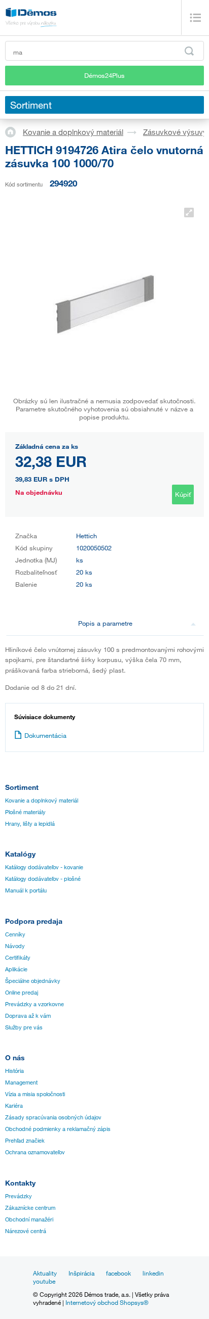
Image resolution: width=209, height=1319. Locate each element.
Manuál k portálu (26, 890)
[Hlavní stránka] (14, 131)
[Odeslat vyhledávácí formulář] (189, 51)
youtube (44, 1281)
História (14, 1070)
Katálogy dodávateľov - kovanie (44, 867)
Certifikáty (17, 957)
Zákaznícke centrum (30, 1207)
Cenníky (15, 934)
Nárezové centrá (25, 1231)
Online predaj (21, 992)
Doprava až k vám (28, 1015)
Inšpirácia (81, 1273)
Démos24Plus (104, 75)
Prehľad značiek (25, 1140)
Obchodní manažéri (29, 1219)
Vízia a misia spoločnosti (35, 1094)
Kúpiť (183, 494)
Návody (15, 946)
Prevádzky (18, 1196)
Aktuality (45, 1273)
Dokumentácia (45, 735)
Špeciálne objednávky (32, 980)
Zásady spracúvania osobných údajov (53, 1117)
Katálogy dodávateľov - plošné (43, 878)
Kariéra (14, 1105)
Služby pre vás (24, 1027)
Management (21, 1082)
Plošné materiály (25, 812)
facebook (118, 1273)
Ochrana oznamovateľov (35, 1152)
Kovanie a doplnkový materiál (73, 131)
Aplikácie (16, 969)
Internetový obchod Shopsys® (107, 1302)
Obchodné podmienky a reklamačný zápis (58, 1129)
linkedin (153, 1273)
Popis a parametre (105, 623)
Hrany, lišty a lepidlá (30, 823)
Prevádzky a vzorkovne (34, 1004)
